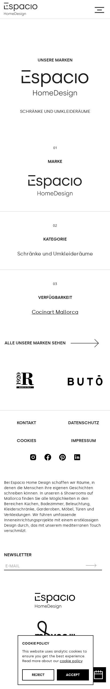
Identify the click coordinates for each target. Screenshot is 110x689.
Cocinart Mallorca (55, 312)
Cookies (26, 440)
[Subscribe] (91, 565)
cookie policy (71, 661)
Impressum (83, 440)
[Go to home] (20, 9)
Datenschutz (83, 422)
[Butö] (72, 380)
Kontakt (26, 422)
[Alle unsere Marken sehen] (55, 343)
